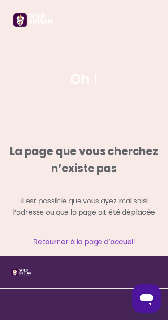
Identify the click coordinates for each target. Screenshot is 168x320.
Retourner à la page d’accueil (83, 242)
